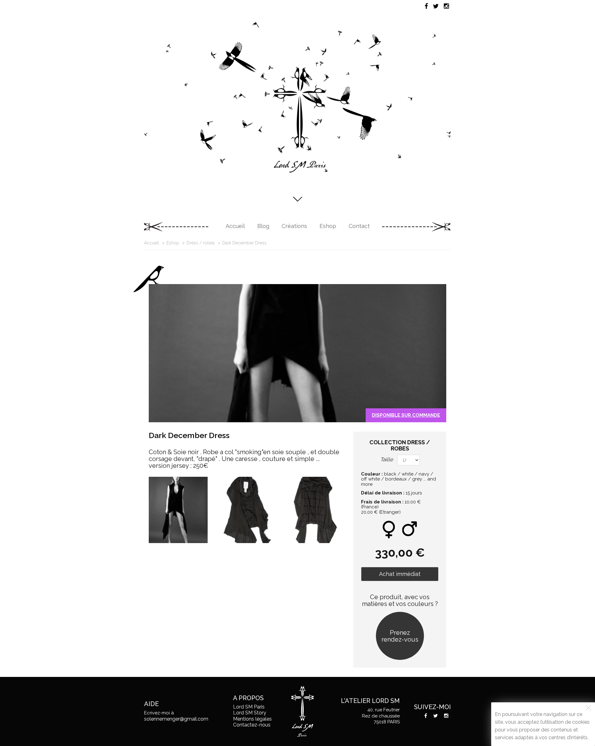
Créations (294, 226)
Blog (263, 226)
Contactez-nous (252, 725)
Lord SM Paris (249, 707)
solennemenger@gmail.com (176, 719)
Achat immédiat (400, 574)
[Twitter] (436, 6)
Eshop (328, 226)
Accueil (235, 226)
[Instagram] (446, 6)
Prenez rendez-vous (399, 636)
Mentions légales (252, 719)
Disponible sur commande (406, 415)
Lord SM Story (249, 713)
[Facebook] (426, 6)
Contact (359, 226)
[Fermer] (588, 707)
